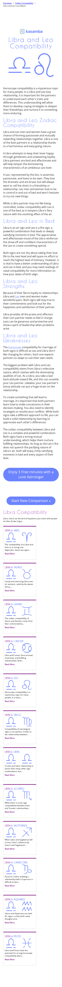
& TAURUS (19, 579)
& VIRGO (18, 726)
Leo (17, 296)
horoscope (14, 347)
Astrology (7, 3)
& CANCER (19, 653)
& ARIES (19, 542)
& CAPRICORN (19, 874)
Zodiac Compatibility (24, 3)
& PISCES (18, 948)
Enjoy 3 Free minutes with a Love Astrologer (31, 474)
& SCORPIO (17, 800)
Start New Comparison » (31, 500)
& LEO (17, 690)
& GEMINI (19, 616)
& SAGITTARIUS (19, 837)
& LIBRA (19, 763)
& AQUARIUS (18, 911)
